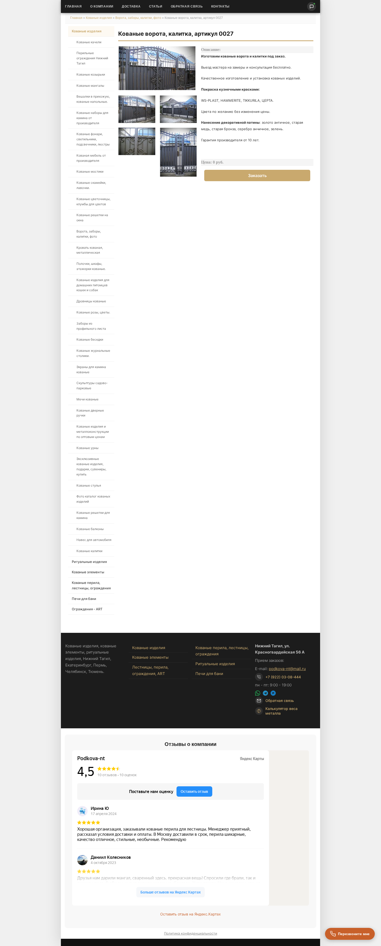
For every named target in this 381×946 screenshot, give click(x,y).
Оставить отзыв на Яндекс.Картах (190, 914)
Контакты (220, 6)
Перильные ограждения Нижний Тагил (92, 58)
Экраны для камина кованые (91, 369)
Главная (73, 6)
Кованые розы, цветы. (93, 312)
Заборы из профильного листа (91, 326)
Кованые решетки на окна (92, 217)
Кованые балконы (90, 529)
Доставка (131, 6)
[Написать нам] (311, 6)
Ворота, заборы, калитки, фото (138, 18)
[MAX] (273, 693)
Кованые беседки (89, 339)
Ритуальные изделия (89, 562)
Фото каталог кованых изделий (93, 498)
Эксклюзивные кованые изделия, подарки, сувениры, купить (91, 466)
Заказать (257, 175)
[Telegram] (265, 693)
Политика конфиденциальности (190, 933)
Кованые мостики (89, 171)
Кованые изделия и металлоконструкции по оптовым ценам (92, 431)
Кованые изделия (99, 18)
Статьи (156, 6)
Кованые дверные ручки (90, 412)
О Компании (102, 6)
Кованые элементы (88, 572)
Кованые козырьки (90, 74)
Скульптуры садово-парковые (92, 385)
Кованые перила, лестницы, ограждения (91, 585)
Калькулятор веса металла (281, 710)
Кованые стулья (88, 485)
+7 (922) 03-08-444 (283, 677)
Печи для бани (84, 599)
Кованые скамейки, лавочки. (91, 185)
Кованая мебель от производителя (91, 158)
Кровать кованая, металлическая (89, 250)
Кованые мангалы (90, 85)
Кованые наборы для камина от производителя (92, 118)
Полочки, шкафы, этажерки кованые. (91, 266)
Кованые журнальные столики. (93, 353)
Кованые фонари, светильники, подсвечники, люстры (93, 139)
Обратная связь (187, 6)
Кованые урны (87, 448)
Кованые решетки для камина (93, 515)
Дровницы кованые (91, 301)
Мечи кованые (87, 399)
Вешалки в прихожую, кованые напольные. (93, 99)
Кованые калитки (89, 551)
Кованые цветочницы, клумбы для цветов (93, 201)
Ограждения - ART (87, 609)
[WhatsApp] (257, 693)
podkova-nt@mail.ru (287, 668)
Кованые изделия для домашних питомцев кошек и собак (92, 285)
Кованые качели (88, 42)
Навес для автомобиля (93, 540)
